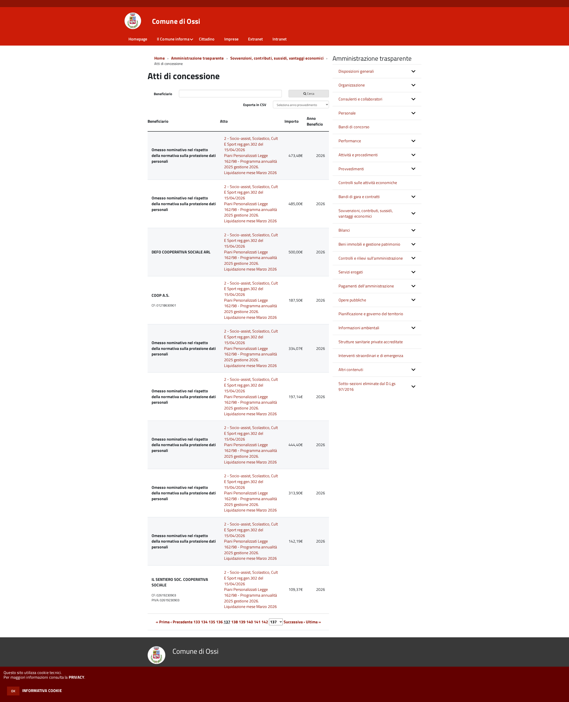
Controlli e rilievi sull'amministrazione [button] (371, 258)
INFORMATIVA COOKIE (42, 691)
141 (257, 622)
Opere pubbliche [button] (352, 300)
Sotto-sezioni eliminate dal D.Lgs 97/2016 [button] (367, 386)
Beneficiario (163, 93)
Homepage (137, 39)
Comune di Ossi (176, 21)
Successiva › (294, 622)
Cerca (310, 93)
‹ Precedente (181, 622)
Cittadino (207, 39)
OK (13, 691)
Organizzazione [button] (352, 85)
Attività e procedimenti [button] (358, 155)
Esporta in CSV (254, 104)
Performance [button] (350, 141)
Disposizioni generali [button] (356, 71)
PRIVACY (76, 677)
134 (204, 622)
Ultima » (313, 622)
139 (242, 622)
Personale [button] (347, 113)
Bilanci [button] (344, 230)
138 (234, 622)
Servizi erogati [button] (351, 272)
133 (196, 622)
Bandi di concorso (354, 127)
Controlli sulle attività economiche (368, 183)
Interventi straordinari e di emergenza (371, 356)
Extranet (255, 39)
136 (219, 622)
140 (249, 622)
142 (264, 622)
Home (159, 58)
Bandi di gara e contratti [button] (359, 197)
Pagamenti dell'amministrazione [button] (366, 286)
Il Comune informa (173, 39)
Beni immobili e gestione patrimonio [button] (369, 244)
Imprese (231, 39)
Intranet (279, 39)
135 (211, 622)
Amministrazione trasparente (197, 58)
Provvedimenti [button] (351, 169)
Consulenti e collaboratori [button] (361, 99)
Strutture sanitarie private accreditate (371, 342)
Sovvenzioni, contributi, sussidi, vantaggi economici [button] (366, 213)
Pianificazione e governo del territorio (371, 314)
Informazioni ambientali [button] (359, 328)
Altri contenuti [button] (351, 370)
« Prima (163, 622)
